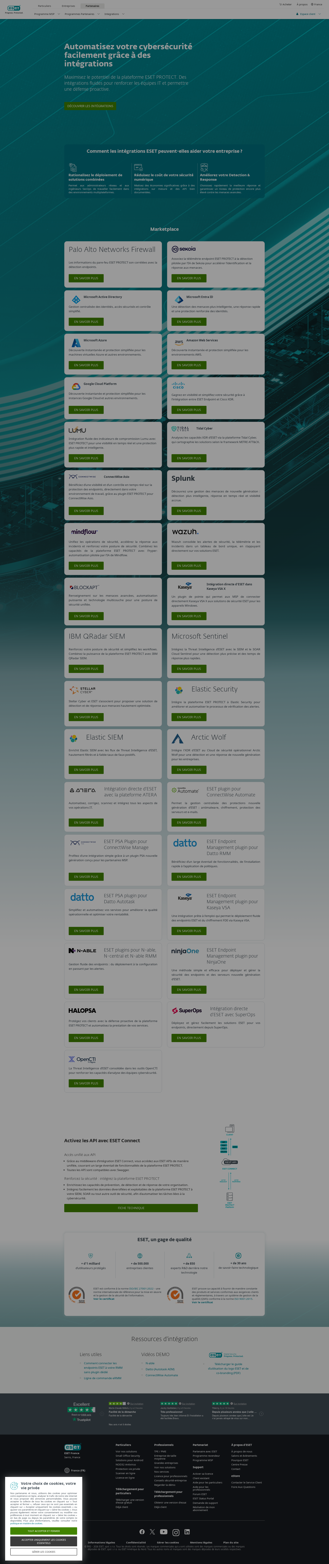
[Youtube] (163, 1533)
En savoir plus (86, 278)
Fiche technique (131, 1208)
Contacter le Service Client (246, 1482)
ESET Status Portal (203, 1498)
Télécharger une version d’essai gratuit (130, 1501)
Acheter (287, 4)
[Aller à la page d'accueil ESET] (14, 9)
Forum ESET (200, 1494)
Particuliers (44, 6)
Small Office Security (128, 1455)
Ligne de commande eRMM (102, 1378)
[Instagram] (176, 1533)
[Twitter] (152, 1533)
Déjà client (122, 1507)
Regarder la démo (164, 1485)
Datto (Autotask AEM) (160, 1369)
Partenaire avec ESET (205, 1451)
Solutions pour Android (129, 1460)
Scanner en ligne (125, 1473)
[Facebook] (142, 1533)
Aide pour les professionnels (201, 1488)
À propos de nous (241, 1451)
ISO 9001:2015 (243, 1298)
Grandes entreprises (166, 1463)
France (318, 4)
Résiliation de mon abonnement (204, 1508)
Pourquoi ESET (239, 1460)
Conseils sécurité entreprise (170, 1480)
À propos (302, 4)
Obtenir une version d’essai (170, 1502)
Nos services (161, 1471)
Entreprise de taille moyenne (165, 1457)
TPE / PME (160, 1451)
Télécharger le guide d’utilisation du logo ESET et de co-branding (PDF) (228, 1368)
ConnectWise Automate (162, 1375)
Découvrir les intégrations (90, 106)
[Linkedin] (187, 1533)
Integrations (112, 14)
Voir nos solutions (126, 1451)
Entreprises (68, 6)
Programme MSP (44, 14)
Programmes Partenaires (79, 14)
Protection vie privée (128, 1469)
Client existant (201, 1478)
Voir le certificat (103, 1298)
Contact (235, 1469)
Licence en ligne (125, 1477)
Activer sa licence (203, 1473)
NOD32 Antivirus (126, 1464)
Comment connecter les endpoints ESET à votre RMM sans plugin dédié (103, 1367)
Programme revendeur (206, 1455)
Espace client (307, 14)
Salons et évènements (244, 1455)
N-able (150, 1363)
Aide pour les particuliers (207, 1482)
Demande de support (205, 1503)
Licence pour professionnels (170, 1476)
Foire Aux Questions (243, 1487)
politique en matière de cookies (26, 1523)
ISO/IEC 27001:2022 (141, 1288)
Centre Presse (239, 1464)
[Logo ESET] (72, 1447)
